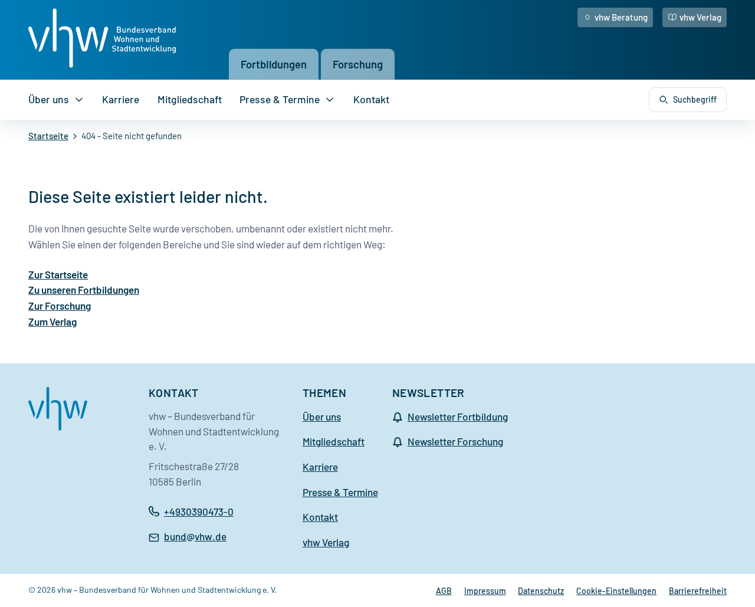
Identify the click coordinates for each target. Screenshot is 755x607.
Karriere (120, 99)
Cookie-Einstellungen (616, 591)
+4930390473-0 (199, 511)
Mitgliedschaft (189, 99)
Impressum (485, 591)
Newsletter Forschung (455, 441)
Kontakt (371, 99)
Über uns (48, 99)
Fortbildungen (274, 63)
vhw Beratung (621, 17)
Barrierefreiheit (698, 591)
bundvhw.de (195, 537)
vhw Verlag (700, 17)
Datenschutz (541, 591)
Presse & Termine (279, 99)
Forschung (358, 63)
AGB (444, 591)
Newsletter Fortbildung (458, 416)
